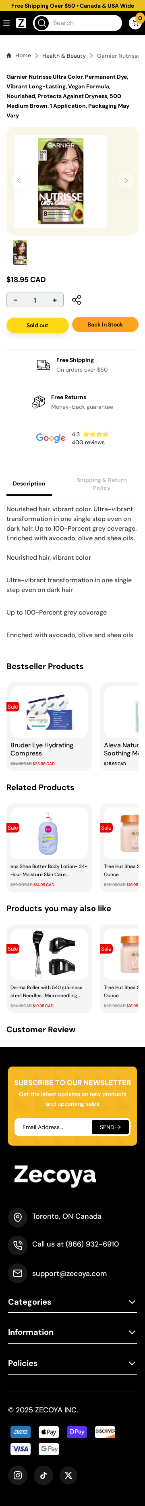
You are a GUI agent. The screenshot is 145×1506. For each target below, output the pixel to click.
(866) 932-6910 (92, 1244)
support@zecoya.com (69, 1273)
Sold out (37, 325)
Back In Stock (105, 324)
